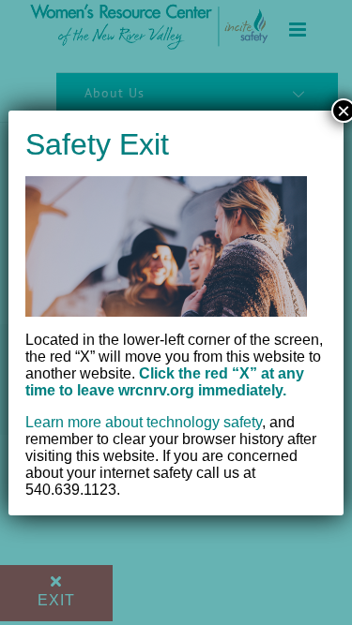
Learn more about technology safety (143, 422)
